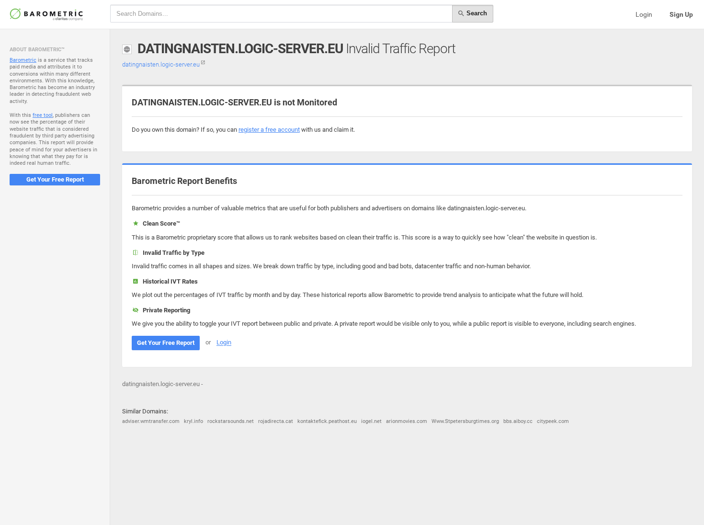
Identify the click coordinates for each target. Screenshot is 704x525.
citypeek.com (553, 421)
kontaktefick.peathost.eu (327, 421)
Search (476, 13)
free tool (43, 115)
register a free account (269, 129)
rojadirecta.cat (275, 421)
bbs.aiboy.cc (518, 421)
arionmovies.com (406, 421)
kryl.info (193, 421)
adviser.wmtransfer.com (151, 421)
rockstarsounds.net (230, 421)
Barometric (23, 60)
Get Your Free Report (55, 179)
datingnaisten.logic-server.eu (161, 64)
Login (644, 14)
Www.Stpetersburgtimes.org (465, 421)
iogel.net (371, 421)
